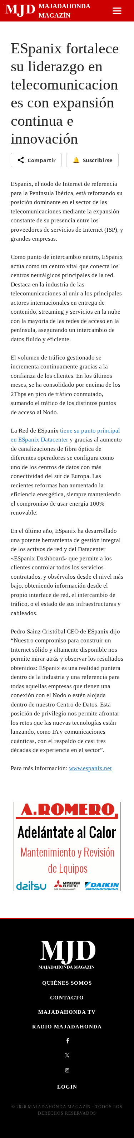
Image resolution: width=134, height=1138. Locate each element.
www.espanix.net (90, 768)
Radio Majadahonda (67, 1026)
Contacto (67, 997)
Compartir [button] (42, 160)
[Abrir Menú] (117, 11)
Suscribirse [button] (93, 160)
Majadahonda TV (67, 1012)
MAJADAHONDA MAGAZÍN (64, 11)
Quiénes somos (67, 983)
